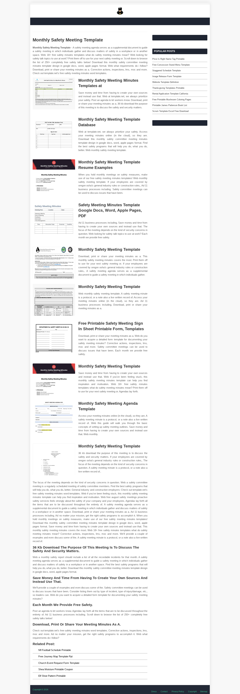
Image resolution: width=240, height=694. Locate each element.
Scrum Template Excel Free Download (170, 111)
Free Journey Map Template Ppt (55, 656)
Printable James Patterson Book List (169, 105)
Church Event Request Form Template (58, 663)
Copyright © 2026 (40, 689)
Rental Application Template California (170, 93)
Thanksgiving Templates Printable (168, 88)
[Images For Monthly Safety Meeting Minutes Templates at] (54, 93)
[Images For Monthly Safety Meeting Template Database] (54, 132)
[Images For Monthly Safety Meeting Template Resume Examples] (54, 175)
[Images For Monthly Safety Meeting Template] (54, 263)
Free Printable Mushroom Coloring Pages (171, 99)
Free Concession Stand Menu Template (171, 65)
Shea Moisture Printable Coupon (55, 669)
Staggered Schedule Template (166, 70)
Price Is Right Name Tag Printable (168, 59)
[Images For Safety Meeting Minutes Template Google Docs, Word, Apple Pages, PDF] (54, 218)
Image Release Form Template (166, 76)
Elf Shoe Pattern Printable (52, 675)
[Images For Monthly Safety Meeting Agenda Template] (54, 416)
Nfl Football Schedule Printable (54, 650)
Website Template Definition (165, 82)
